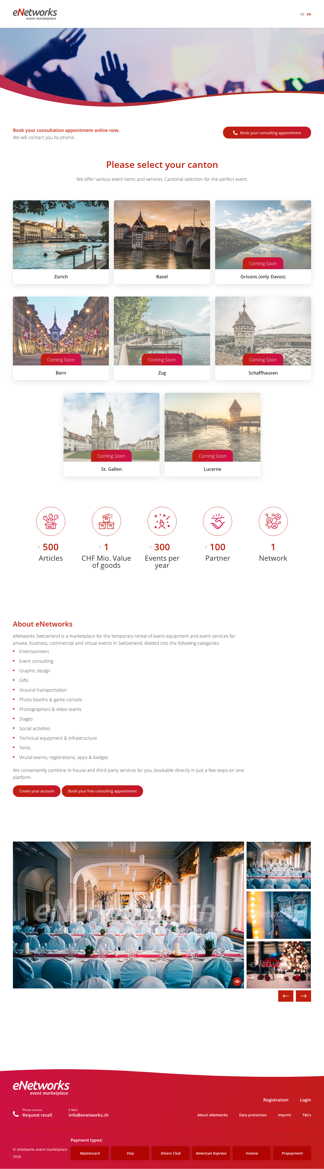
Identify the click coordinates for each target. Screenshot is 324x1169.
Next (303, 996)
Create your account (36, 790)
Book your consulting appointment (270, 132)
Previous (285, 996)
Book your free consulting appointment (102, 790)
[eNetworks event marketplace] (35, 14)
